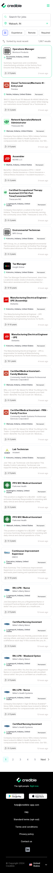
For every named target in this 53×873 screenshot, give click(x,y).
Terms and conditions (26, 827)
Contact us (26, 841)
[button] (47, 23)
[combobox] (27, 23)
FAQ (26, 812)
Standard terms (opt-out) (26, 819)
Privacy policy (26, 834)
